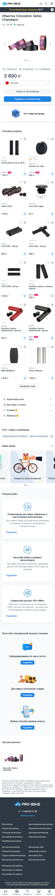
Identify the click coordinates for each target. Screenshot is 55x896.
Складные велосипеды (11, 833)
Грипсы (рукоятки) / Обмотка (15, 436)
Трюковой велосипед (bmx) (40, 828)
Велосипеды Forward (37, 851)
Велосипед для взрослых (12, 860)
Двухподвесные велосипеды (41, 824)
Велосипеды (7, 824)
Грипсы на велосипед (39, 436)
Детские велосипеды (11, 847)
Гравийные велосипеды (11, 841)
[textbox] (27, 83)
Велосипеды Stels (36, 847)
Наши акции (8, 446)
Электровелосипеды (37, 837)
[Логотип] (11, 3)
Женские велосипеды (11, 851)
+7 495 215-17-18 (29, 811)
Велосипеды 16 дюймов (12, 874)
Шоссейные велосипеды (12, 837)
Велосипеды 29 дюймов (12, 866)
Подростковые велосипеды (13, 855)
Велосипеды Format (37, 860)
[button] (27, 9)
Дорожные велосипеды (38, 833)
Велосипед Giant (36, 855)
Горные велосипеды (10, 828)
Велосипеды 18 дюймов (12, 870)
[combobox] (27, 83)
